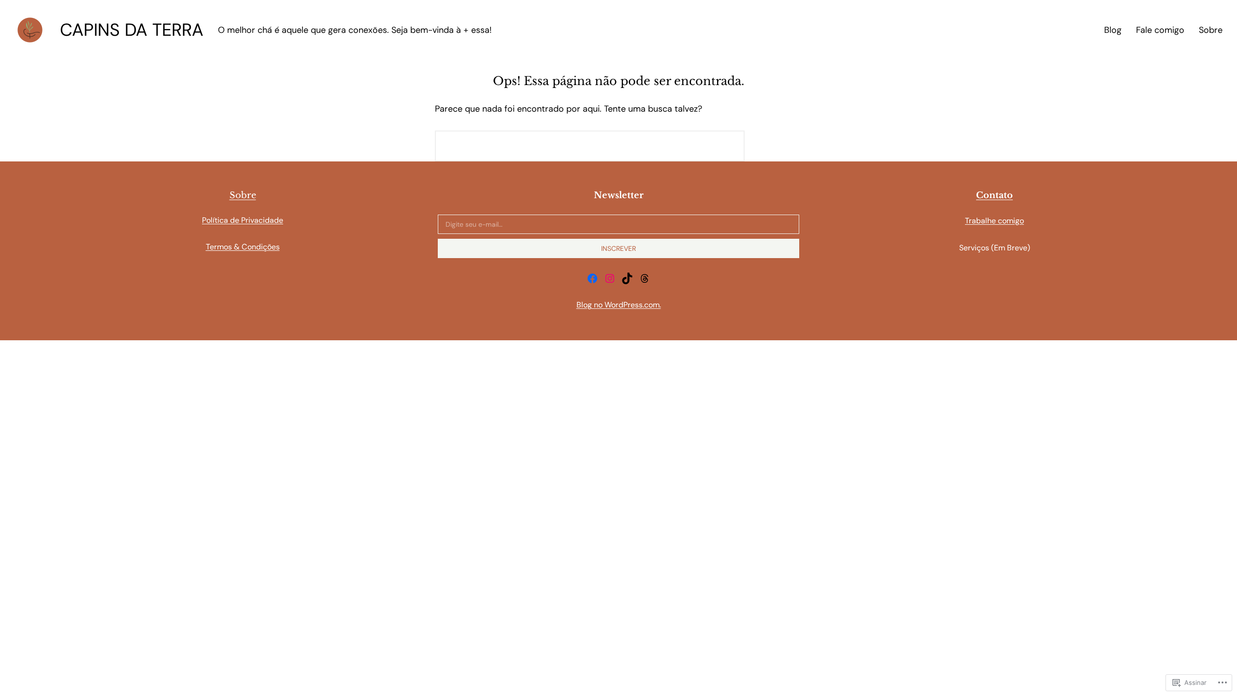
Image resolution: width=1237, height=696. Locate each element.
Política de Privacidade (242, 220)
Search (776, 146)
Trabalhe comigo (994, 221)
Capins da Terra (131, 29)
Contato (994, 195)
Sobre (243, 195)
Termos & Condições (243, 247)
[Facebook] (592, 278)
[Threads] (644, 278)
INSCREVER (618, 248)
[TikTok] (627, 278)
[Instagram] (610, 278)
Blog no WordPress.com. (618, 305)
